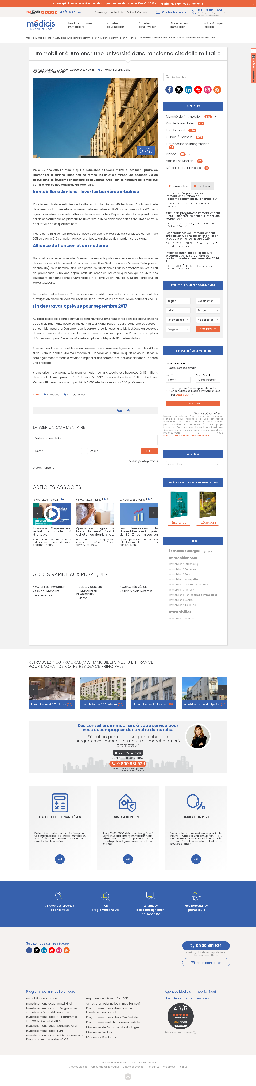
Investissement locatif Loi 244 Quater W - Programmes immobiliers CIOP (54, 1037)
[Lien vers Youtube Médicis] (198, 90)
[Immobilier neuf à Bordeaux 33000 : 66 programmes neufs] (103, 693)
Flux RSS (183, 1066)
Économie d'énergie (184, 551)
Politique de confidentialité (105, 1066)
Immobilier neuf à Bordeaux (102, 704)
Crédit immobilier (205, 595)
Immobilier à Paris (179, 574)
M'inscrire (193, 403)
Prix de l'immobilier (184, 123)
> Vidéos (81, 598)
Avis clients (169, 1066)
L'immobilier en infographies (187, 145)
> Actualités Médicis (133, 586)
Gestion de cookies (133, 1066)
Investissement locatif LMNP (45, 1031)
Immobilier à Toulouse (182, 605)
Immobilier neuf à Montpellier (204, 704)
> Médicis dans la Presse (136, 591)
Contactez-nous (130, 753)
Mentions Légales (78, 1066)
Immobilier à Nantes (181, 595)
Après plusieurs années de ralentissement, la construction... (139, 542)
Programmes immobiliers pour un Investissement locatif (109, 1010)
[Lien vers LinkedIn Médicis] (188, 90)
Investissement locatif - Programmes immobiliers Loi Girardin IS (51, 1019)
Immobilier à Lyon (200, 584)
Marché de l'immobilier (118, 70)
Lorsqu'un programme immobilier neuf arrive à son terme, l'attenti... (95, 542)
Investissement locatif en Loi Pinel (49, 1004)
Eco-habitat (180, 130)
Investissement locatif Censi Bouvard (51, 1026)
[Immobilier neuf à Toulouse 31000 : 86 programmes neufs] (52, 693)
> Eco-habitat (42, 595)
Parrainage (101, 12)
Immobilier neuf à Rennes (153, 704)
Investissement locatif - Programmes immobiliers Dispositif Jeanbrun (51, 1010)
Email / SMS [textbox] (183, 395)
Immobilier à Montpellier (183, 579)
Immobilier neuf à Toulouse (51, 704)
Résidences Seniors (99, 1032)
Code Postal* (203, 375)
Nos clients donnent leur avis (187, 998)
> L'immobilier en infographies (86, 592)
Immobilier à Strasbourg (183, 564)
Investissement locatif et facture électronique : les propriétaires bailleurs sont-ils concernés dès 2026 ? (192, 257)
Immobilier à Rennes (181, 600)
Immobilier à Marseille (182, 618)
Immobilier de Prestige (41, 999)
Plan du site (153, 1066)
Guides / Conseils (184, 137)
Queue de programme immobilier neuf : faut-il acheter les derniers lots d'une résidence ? (193, 216)
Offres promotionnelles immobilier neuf (113, 1004)
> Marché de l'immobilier (49, 586)
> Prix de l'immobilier (46, 591)
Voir (60, 859)
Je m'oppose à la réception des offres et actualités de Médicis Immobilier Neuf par (195, 392)
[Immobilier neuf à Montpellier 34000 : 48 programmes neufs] (204, 693)
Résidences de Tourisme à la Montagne (112, 1027)
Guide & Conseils (137, 12)
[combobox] (178, 301)
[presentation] (37, 512)
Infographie (206, 551)
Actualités (117, 12)
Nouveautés (179, 186)
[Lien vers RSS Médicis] (217, 90)
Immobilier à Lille (179, 584)
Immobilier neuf (77, 394)
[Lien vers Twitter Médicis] (179, 90)
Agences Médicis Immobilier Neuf (190, 992)
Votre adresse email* (178, 363)
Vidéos (175, 154)
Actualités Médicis (183, 161)
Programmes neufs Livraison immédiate (113, 1022)
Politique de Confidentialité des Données (186, 435)
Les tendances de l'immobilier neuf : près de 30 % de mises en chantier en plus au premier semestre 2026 (192, 236)
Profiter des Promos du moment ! (182, 3)
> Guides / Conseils (89, 586)
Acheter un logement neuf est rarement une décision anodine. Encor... (52, 542)
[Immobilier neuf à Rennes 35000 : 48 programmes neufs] (154, 693)
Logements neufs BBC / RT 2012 (107, 999)
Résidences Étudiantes (101, 1037)
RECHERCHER (208, 329)
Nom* (169, 375)
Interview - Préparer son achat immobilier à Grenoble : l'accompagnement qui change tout (192, 196)
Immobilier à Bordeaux (182, 569)
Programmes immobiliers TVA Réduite (112, 1017)
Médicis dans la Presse (187, 168)
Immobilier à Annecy (181, 589)
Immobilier (53, 394)
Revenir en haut (128, 1076)
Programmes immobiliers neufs (50, 992)
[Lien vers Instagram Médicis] (208, 90)
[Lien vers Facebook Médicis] (169, 90)
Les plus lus (203, 186)
